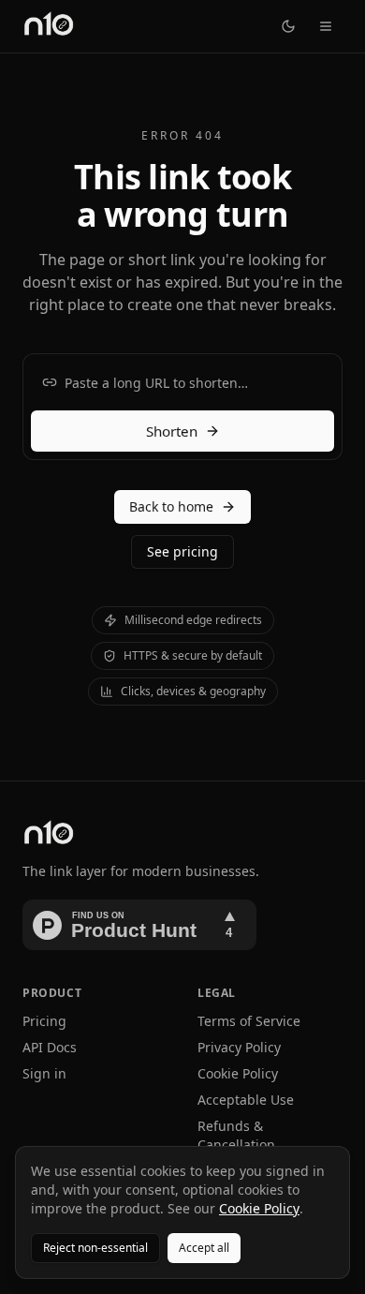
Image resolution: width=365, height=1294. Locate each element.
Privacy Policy (239, 1047)
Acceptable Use (245, 1099)
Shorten (171, 431)
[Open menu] (326, 26)
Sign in (44, 1073)
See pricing (182, 551)
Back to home (171, 506)
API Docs (49, 1047)
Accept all (204, 1248)
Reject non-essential (95, 1248)
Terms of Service (248, 1021)
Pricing (44, 1021)
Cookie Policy (237, 1073)
